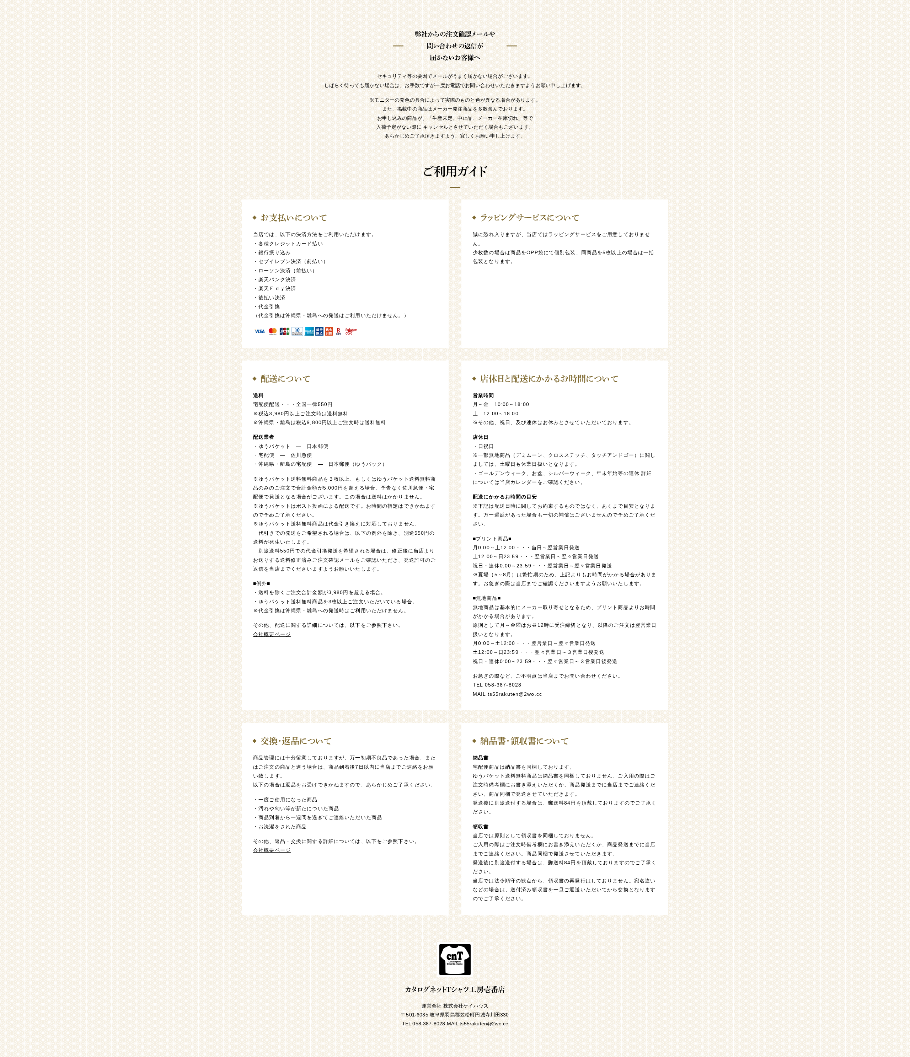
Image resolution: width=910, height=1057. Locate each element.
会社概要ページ (272, 634)
